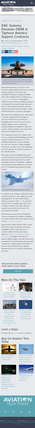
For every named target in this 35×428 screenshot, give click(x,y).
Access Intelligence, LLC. (10, 421)
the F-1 (20, 201)
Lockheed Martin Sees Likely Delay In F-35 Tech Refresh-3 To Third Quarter (25, 314)
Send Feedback (6, 43)
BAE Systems (6, 46)
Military (19, 21)
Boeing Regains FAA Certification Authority (26, 378)
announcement (6, 99)
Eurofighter (19, 46)
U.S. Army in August (14, 221)
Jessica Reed (8, 41)
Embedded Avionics (8, 21)
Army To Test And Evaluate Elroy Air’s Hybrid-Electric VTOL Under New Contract (26, 359)
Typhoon (11, 48)
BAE (12, 46)
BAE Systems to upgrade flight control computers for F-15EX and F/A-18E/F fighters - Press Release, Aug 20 (9, 317)
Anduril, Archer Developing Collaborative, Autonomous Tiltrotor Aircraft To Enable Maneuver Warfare (8, 382)
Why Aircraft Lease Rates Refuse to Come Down (8, 357)
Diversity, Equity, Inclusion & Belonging (18, 422)
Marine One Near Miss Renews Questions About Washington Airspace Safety (17, 10)
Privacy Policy (30, 421)
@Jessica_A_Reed (21, 43)
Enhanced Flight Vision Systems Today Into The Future (25, 296)
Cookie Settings (4, 422)
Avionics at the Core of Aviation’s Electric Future (9, 295)
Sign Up (18, 271)
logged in (14, 333)
